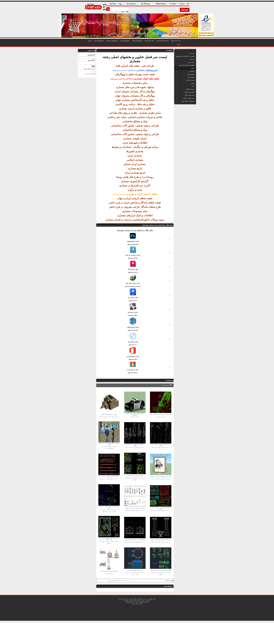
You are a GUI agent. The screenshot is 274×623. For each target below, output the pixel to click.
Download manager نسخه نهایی (133, 286)
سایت (122, 11)
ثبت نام (93, 71)
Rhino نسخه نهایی (132, 315)
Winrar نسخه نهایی (133, 372)
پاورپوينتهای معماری (137, 40)
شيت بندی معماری (175, 40)
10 (115, 580)
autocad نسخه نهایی (133, 272)
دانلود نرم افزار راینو (133, 312)
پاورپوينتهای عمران (99, 40)
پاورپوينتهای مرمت (125, 40)
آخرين (109, 580)
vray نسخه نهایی (133, 344)
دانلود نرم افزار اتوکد (132, 269)
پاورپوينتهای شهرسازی (112, 40)
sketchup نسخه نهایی (133, 330)
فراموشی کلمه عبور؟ (90, 73)
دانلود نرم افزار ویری (133, 341)
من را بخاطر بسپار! (89, 69)
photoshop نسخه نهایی (132, 244)
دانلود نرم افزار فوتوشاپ (133, 241)
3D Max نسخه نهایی (133, 258)
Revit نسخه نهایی (132, 300)
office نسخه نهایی (132, 359)
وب (126, 11)
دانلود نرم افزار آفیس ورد (133, 356)
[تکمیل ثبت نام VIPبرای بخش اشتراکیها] (175, 56)
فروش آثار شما (145, 3)
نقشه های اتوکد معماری (162, 40)
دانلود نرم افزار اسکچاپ (133, 327)
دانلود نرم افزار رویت (133, 297)
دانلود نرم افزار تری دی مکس (132, 255)
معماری (90, 40)
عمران (178, 44)
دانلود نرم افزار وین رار (132, 369)
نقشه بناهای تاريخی (149, 40)
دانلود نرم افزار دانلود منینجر (133, 283)
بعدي (112, 580)
